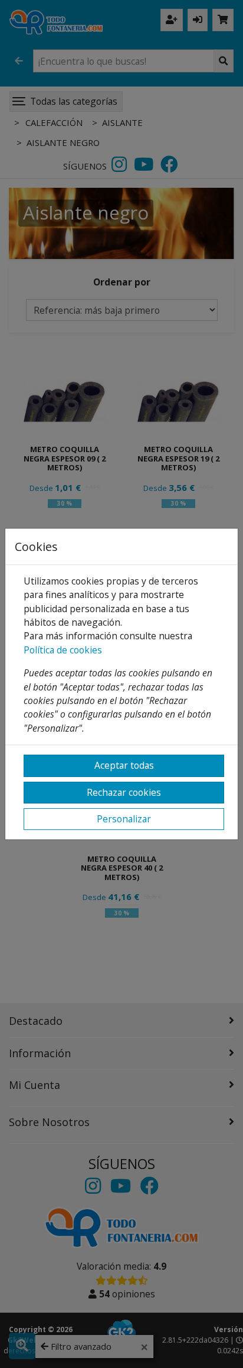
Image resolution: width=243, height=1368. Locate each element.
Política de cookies (63, 649)
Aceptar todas (124, 765)
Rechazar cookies (124, 792)
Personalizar (124, 818)
